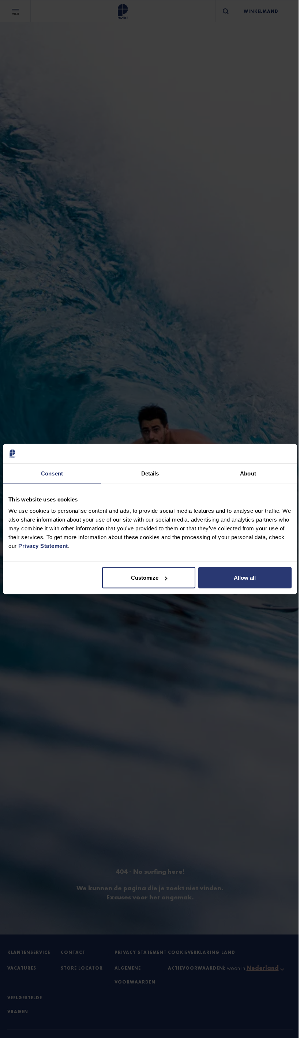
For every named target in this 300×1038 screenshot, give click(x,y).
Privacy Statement (43, 546)
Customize (144, 578)
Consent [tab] (52, 473)
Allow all (245, 578)
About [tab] (248, 473)
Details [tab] (150, 473)
